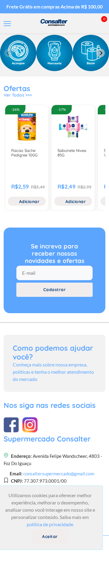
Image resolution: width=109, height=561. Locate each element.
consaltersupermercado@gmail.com (58, 473)
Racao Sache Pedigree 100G (24, 153)
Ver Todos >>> (18, 95)
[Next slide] (100, 53)
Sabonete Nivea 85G (72, 153)
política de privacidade (50, 524)
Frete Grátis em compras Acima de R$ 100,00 (54, 6)
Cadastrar (54, 289)
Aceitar (50, 536)
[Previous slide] (8, 53)
